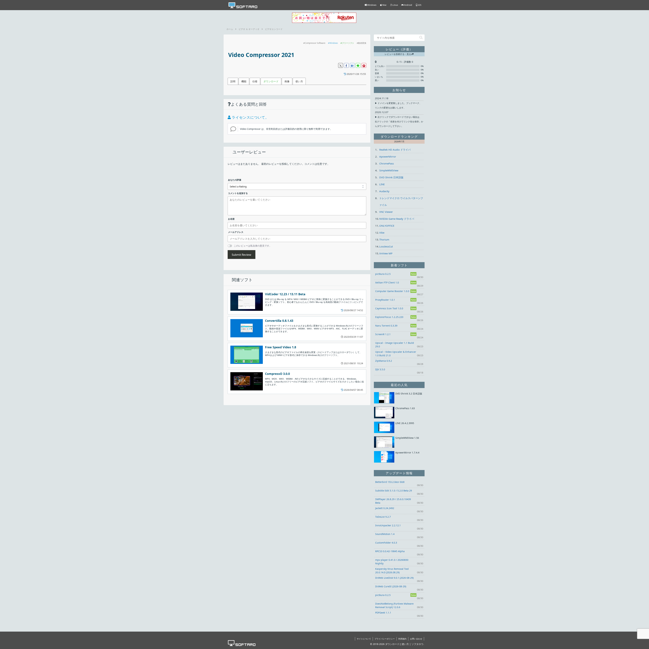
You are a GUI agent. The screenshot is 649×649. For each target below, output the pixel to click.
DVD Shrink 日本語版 (391, 177)
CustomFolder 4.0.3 (386, 542)
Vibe (381, 232)
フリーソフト (348, 43)
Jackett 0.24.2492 (384, 508)
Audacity (384, 191)
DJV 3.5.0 (380, 369)
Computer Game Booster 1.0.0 (392, 291)
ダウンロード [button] (271, 81)
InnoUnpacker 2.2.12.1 (388, 525)
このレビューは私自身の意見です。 (253, 245)
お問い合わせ (416, 638)
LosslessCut (386, 246)
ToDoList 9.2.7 (383, 516)
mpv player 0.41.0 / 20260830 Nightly (391, 561)
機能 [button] (243, 81)
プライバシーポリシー (385, 638)
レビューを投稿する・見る (398, 54)
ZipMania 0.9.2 (383, 360)
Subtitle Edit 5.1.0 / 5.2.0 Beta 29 (393, 490)
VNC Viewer (386, 211)
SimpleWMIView (388, 170)
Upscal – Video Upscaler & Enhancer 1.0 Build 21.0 (395, 353)
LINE (382, 184)
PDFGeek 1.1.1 (383, 612)
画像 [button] (287, 81)
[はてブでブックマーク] (352, 65)
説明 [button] (232, 81)
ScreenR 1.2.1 (383, 334)
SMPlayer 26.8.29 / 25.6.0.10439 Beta (393, 501)
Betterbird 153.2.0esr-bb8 (389, 482)
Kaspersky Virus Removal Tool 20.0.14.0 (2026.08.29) (392, 570)
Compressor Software (315, 43)
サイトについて (364, 638)
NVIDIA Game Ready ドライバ (396, 218)
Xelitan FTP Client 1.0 (387, 282)
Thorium (384, 239)
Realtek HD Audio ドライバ (395, 149)
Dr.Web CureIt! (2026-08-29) (390, 586)
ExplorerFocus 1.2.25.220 (389, 317)
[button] (421, 38)
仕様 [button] (254, 81)
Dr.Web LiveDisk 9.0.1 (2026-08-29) (394, 577)
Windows (333, 43)
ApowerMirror (387, 156)
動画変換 (362, 43)
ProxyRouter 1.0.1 (385, 299)
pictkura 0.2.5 (383, 273)
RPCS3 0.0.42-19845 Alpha (390, 551)
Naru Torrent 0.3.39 (386, 325)
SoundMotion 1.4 (384, 534)
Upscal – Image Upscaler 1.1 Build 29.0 (394, 344)
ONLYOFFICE (386, 225)
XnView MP (385, 253)
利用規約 (402, 638)
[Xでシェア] (340, 65)
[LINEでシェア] (358, 65)
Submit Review (241, 255)
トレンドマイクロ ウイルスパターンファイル (401, 201)
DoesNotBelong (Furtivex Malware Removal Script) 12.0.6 (394, 605)
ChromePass (386, 163)
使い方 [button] (299, 81)
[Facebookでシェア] (346, 65)
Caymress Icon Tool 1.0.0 (389, 308)
